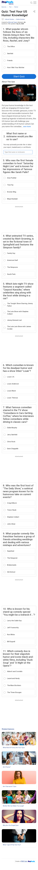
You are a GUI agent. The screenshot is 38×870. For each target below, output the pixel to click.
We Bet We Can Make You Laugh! (13, 806)
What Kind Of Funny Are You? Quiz (14, 747)
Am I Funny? (7, 767)
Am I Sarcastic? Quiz (9, 786)
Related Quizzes (8, 729)
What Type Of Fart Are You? (12, 845)
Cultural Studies (9, 19)
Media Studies (20, 19)
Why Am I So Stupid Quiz (11, 825)
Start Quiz (19, 76)
